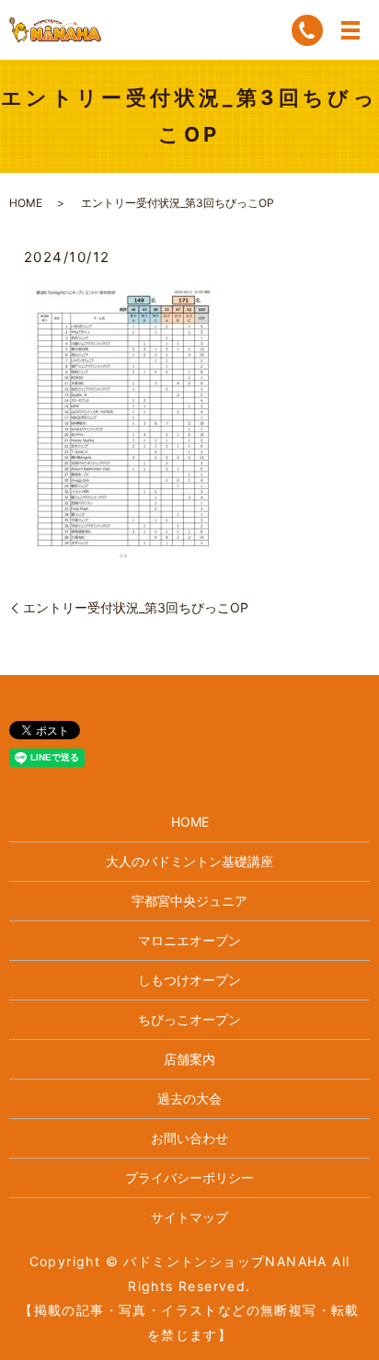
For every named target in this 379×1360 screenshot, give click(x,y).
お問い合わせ (189, 1138)
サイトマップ (189, 1217)
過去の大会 (189, 1098)
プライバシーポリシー (189, 1177)
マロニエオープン (189, 940)
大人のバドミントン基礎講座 (189, 861)
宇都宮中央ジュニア (189, 901)
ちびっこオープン (189, 1019)
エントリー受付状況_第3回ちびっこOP (135, 607)
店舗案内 (189, 1059)
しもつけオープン (189, 980)
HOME (25, 203)
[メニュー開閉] (350, 30)
